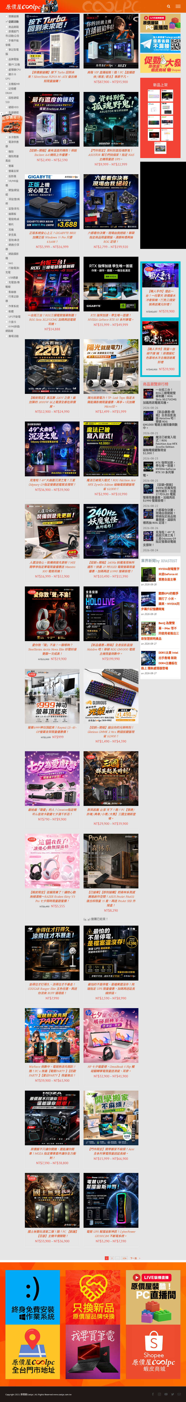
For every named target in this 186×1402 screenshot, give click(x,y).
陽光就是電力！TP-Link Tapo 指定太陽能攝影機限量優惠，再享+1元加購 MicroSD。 (111, 402)
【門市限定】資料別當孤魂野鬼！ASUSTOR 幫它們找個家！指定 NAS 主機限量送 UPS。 (111, 155)
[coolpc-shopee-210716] (163, 56)
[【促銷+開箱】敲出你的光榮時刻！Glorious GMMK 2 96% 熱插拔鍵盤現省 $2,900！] (111, 671)
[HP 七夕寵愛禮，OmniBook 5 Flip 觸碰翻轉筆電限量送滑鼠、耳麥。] (111, 1010)
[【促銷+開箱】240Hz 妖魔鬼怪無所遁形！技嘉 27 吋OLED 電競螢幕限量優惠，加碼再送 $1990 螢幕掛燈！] (111, 506)
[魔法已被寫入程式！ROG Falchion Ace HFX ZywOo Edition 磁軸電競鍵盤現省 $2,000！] (111, 424)
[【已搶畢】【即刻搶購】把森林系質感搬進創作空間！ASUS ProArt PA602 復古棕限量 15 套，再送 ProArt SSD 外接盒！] (111, 836)
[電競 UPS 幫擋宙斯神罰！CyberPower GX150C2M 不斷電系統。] (111, 1175)
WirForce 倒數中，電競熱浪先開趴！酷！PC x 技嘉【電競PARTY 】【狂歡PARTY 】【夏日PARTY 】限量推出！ (52, 1071)
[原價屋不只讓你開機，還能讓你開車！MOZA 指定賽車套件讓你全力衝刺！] (52, 1093)
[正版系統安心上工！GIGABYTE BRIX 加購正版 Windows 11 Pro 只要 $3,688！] (52, 177)
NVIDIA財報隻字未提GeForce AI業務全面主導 (169, 574)
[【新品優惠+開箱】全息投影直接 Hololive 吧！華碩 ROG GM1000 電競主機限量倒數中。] (111, 589)
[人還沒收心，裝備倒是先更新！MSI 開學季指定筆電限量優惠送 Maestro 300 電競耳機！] (52, 506)
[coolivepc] (163, 16)
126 (124, 1258)
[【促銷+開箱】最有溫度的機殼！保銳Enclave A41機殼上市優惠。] (52, 94)
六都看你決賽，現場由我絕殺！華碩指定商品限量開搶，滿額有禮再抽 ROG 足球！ (111, 237)
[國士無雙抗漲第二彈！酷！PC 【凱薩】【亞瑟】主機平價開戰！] (52, 1175)
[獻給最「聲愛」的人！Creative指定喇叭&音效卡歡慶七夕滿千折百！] (52, 754)
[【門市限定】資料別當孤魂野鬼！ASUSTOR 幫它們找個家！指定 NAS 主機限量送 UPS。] (111, 94)
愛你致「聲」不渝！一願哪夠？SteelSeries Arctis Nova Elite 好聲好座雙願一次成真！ (52, 649)
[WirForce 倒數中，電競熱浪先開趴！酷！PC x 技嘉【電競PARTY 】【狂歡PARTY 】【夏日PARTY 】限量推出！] (52, 1010)
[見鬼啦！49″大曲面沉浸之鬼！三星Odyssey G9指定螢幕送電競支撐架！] (52, 424)
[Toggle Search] (168, 6)
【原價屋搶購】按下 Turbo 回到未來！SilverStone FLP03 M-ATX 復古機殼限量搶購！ (52, 77)
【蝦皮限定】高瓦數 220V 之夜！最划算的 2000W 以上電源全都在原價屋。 (52, 402)
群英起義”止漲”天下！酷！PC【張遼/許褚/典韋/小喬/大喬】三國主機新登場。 (111, 814)
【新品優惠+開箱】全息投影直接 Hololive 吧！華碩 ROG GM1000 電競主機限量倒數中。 (111, 649)
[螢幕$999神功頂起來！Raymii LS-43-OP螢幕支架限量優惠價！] (52, 671)
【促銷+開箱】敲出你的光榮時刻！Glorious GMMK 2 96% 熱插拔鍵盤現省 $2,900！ (111, 732)
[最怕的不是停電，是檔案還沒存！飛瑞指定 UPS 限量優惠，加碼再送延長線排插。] (111, 928)
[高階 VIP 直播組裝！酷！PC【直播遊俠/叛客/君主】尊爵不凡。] (111, 16)
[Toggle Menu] (178, 6)
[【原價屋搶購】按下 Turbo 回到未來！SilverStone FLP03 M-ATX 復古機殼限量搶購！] (52, 16)
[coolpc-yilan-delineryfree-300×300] (12, 115)
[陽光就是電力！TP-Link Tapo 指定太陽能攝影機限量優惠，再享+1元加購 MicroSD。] (111, 342)
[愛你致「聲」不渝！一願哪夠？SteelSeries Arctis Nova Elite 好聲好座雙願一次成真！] (52, 589)
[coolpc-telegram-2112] (163, 36)
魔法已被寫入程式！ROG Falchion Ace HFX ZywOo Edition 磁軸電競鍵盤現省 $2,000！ (110, 485)
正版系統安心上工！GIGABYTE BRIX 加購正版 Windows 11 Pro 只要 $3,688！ (52, 237)
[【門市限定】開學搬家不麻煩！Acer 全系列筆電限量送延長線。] (111, 1093)
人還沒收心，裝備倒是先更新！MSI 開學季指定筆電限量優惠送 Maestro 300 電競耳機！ (52, 567)
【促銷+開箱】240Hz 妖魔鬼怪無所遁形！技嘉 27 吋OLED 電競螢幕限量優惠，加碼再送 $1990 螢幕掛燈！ (111, 567)
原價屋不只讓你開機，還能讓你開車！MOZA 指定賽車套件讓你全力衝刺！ (52, 1153)
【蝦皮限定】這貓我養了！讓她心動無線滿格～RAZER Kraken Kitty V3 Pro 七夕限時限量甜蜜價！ (52, 897)
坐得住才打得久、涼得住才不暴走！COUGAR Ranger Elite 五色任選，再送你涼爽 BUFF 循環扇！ (52, 989)
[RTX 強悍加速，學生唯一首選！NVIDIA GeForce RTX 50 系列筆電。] (111, 259)
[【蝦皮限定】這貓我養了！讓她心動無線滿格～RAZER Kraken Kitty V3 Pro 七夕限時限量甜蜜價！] (52, 836)
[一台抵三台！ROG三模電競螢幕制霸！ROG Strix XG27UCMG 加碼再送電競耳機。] (52, 259)
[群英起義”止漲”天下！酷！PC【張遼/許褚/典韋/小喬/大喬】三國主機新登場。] (111, 754)
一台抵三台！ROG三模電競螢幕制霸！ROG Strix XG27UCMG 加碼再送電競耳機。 (52, 320)
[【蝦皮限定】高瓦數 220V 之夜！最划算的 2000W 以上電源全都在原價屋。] (52, 342)
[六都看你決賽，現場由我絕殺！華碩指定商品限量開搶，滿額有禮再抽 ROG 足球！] (111, 177)
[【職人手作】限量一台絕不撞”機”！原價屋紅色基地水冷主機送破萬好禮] (160, 324)
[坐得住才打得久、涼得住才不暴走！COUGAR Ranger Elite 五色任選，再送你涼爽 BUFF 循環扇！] (52, 928)
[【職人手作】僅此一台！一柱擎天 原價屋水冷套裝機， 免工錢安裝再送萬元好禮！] (160, 266)
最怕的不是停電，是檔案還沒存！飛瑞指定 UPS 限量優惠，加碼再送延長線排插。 (111, 989)
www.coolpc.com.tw (62, 1394)
